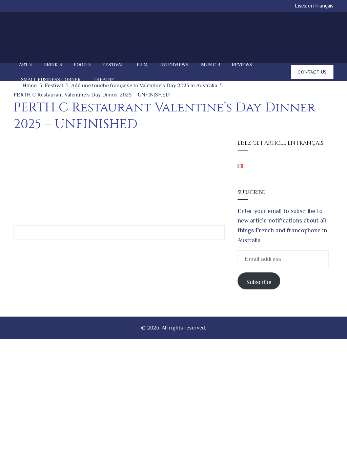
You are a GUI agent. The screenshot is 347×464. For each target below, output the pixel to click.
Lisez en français (314, 5)
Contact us (312, 72)
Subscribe (258, 282)
